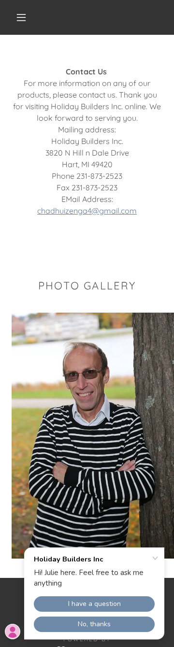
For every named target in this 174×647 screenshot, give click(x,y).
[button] (21, 17)
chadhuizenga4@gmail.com (87, 211)
